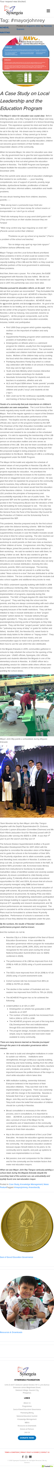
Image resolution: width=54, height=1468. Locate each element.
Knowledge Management (31, 1184)
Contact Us (45, 1452)
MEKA (27, 1423)
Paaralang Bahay (27, 1413)
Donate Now (27, 1438)
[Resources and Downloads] (27, 1302)
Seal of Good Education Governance (16, 1257)
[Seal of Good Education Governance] (27, 1226)
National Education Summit (27, 1416)
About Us (27, 1403)
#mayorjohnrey (21, 1187)
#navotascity (34, 1187)
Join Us (27, 1432)
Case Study (14, 1184)
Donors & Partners (27, 1429)
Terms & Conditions (12, 1452)
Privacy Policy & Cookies (30, 1452)
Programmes (27, 1406)
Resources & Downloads (11, 1332)
